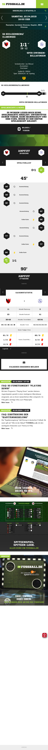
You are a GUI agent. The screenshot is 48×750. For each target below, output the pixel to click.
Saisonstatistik (24, 292)
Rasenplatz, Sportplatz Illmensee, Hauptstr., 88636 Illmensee (24, 26)
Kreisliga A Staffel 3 (24, 11)
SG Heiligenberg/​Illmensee (13, 35)
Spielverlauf (24, 163)
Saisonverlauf (45, 292)
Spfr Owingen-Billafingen (36, 54)
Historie (3, 292)
